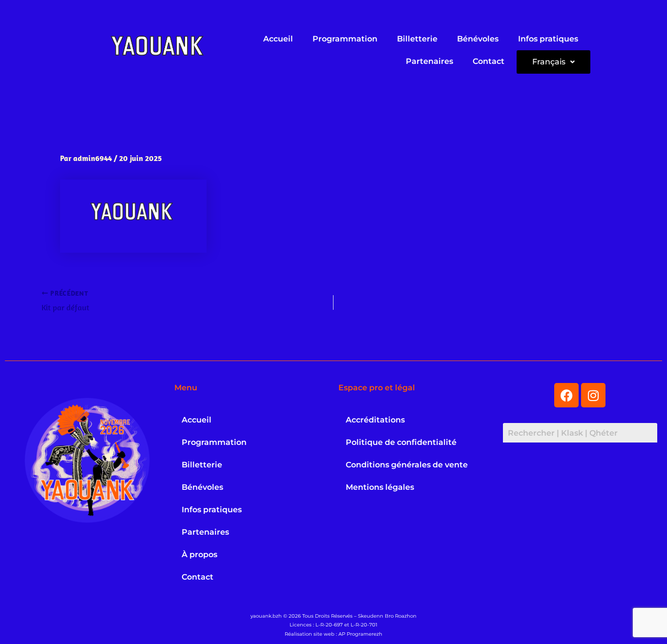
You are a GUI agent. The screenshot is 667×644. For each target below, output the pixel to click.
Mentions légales (380, 487)
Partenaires (429, 61)
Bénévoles (478, 38)
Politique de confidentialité (401, 442)
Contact (488, 61)
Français (548, 61)
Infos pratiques (548, 38)
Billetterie (417, 38)
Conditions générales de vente (407, 464)
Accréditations (375, 419)
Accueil (278, 38)
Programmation (345, 38)
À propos (199, 554)
